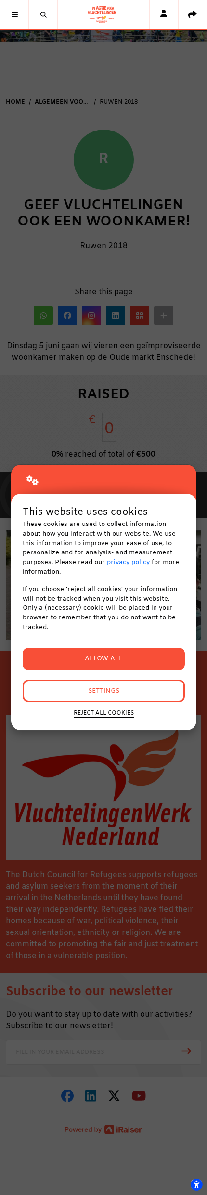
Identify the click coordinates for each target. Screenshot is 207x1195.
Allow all (104, 659)
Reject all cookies (104, 713)
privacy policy (128, 562)
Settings (103, 691)
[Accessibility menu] (196, 1184)
